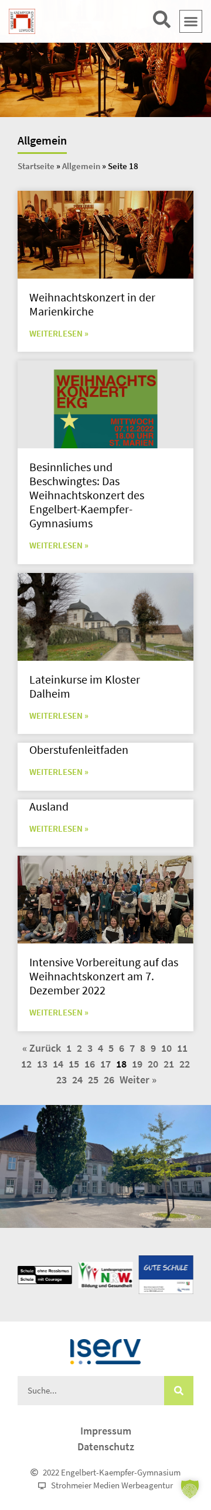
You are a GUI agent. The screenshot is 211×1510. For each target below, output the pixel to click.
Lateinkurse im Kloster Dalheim (84, 686)
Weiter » (138, 1079)
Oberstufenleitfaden (78, 749)
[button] (191, 21)
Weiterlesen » (59, 333)
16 (89, 1063)
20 (153, 1063)
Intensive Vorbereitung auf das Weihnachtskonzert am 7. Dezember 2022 (103, 976)
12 (26, 1063)
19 (137, 1063)
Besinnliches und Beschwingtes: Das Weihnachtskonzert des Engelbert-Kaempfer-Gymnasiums (86, 494)
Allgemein (81, 165)
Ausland (49, 806)
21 (169, 1063)
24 (77, 1079)
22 (184, 1063)
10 (166, 1048)
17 (105, 1063)
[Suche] (178, 1390)
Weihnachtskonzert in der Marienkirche (92, 304)
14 (58, 1063)
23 (61, 1079)
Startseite (36, 165)
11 (182, 1048)
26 (109, 1079)
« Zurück (41, 1048)
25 (93, 1079)
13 (42, 1063)
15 (74, 1063)
